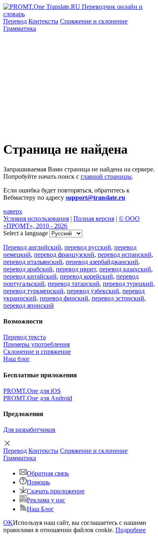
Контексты (43, 21)
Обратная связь (48, 473)
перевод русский (87, 247)
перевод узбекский (93, 291)
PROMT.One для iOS (32, 390)
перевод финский (64, 298)
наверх (12, 211)
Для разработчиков (29, 429)
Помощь (38, 482)
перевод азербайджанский (102, 261)
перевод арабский (28, 269)
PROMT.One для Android (37, 398)
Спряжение (94, 21)
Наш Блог (40, 508)
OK (8, 522)
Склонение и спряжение (37, 351)
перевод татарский (74, 283)
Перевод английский (32, 247)
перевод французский (64, 254)
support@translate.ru (95, 197)
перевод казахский (125, 269)
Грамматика (19, 28)
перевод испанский (125, 254)
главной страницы (106, 176)
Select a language (25, 233)
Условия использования (36, 218)
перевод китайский (30, 276)
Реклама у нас (46, 500)
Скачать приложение (56, 491)
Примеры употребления (36, 344)
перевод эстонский (118, 298)
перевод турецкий (128, 283)
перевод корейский (86, 276)
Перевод (15, 21)
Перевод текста (24, 337)
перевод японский (28, 305)
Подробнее (130, 529)
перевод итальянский (32, 261)
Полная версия (93, 218)
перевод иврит (76, 269)
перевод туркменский (33, 291)
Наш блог (16, 358)
